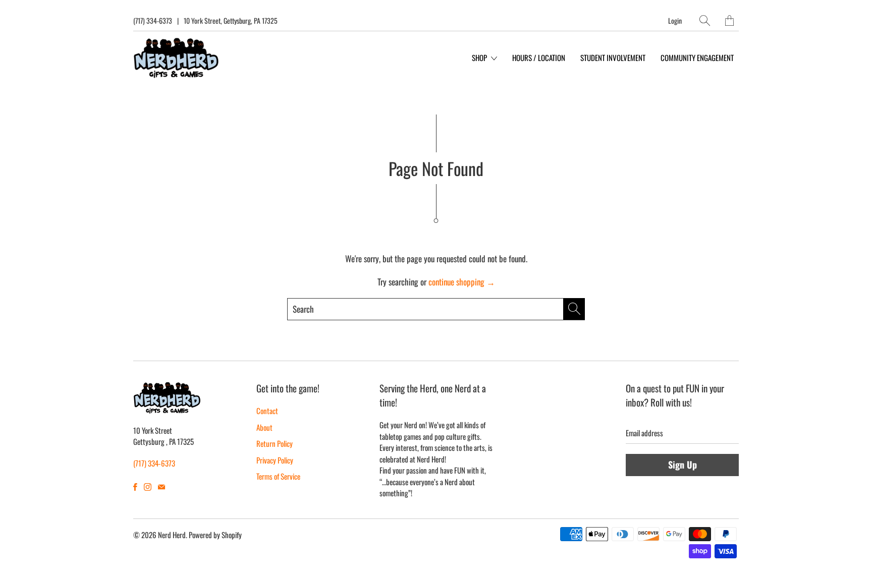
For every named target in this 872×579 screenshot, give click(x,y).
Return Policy (274, 443)
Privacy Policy (274, 460)
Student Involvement (612, 57)
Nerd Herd (172, 534)
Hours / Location (538, 57)
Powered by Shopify (215, 534)
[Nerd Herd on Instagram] (147, 487)
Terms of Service (278, 476)
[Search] (704, 20)
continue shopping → (461, 281)
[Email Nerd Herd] (161, 487)
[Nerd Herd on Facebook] (135, 487)
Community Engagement (697, 57)
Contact (267, 410)
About (264, 427)
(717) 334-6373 (152, 20)
